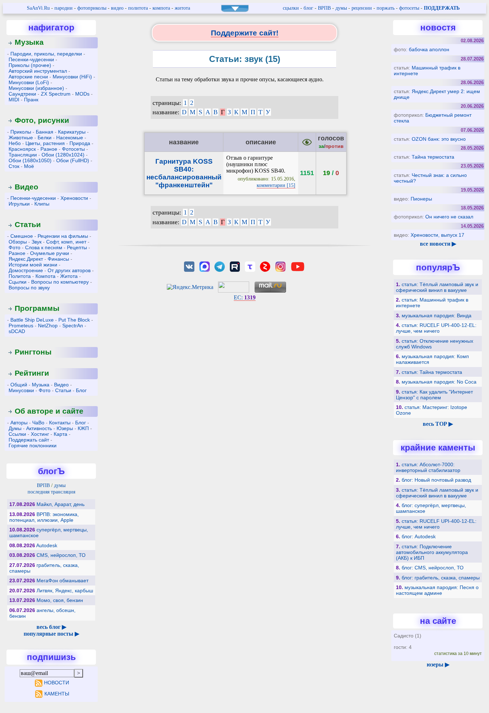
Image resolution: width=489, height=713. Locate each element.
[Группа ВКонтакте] (189, 266)
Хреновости (74, 198)
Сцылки (17, 282)
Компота (45, 276)
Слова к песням (43, 247)
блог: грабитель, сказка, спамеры (441, 577)
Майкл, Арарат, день (60, 504)
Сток (14, 166)
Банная (44, 132)
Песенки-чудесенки (31, 59)
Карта (60, 434)
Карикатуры (72, 132)
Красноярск (22, 149)
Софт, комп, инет (66, 242)
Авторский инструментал (38, 71)
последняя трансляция (51, 492)
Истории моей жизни (33, 265)
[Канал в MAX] (204, 266)
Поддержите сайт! (245, 33)
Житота (69, 276)
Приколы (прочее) (30, 65)
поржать (385, 8)
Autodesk (46, 545)
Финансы (58, 259)
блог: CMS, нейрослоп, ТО (433, 567)
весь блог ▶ (51, 627)
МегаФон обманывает (62, 580)
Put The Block (74, 320)
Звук (37, 242)
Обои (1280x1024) (63, 155)
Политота (20, 276)
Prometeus (21, 325)
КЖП (83, 428)
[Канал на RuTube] (235, 266)
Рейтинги (32, 373)
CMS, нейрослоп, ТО (61, 555)
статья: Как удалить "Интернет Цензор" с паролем (434, 394)
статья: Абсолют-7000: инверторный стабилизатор (428, 467)
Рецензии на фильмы (63, 236)
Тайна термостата (433, 157)
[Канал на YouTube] (297, 266)
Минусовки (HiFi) (72, 77)
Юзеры (65, 428)
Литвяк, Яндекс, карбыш (65, 590)
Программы (37, 308)
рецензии (362, 8)
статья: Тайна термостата (432, 372)
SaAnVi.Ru (38, 8)
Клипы (41, 204)
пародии (63, 8)
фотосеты (409, 8)
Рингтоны (33, 352)
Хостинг (40, 434)
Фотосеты (73, 149)
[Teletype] (250, 266)
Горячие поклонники (33, 445)
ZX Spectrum (56, 94)
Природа (79, 143)
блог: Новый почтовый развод (436, 480)
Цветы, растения (45, 143)
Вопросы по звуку (29, 287)
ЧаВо (38, 422)
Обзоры (18, 242)
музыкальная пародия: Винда (436, 315)
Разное (48, 149)
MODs (82, 94)
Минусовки (21, 390)
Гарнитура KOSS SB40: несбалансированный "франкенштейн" (184, 173)
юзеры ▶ (438, 664)
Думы (15, 428)
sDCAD (17, 331)
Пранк (31, 99)
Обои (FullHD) (72, 160)
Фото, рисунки (42, 120)
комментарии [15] (276, 185)
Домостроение (26, 270)
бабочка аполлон (429, 49)
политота (138, 8)
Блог (81, 390)
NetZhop (48, 325)
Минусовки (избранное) (36, 88)
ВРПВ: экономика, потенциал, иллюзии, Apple (44, 517)
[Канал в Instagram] (280, 266)
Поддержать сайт (29, 440)
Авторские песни (28, 77)
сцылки (291, 8)
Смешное (21, 236)
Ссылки (17, 434)
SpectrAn (72, 325)
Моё (29, 166)
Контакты (60, 422)
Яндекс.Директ (26, 259)
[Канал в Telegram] (219, 266)
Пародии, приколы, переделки (46, 54)
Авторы (19, 422)
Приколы (20, 132)
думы (341, 8)
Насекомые (69, 137)
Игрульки (19, 204)
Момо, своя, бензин (60, 600)
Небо (15, 143)
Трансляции (23, 155)
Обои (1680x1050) (30, 160)
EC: (245, 297)
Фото (14, 247)
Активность (39, 428)
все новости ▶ (438, 244)
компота (161, 8)
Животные (21, 137)
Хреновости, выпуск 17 (437, 235)
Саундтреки (22, 94)
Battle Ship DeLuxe (32, 320)
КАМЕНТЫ (56, 694)
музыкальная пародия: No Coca (439, 382)
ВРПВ (324, 8)
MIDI (14, 99)
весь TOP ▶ (438, 424)
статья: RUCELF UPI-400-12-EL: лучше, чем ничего (436, 328)
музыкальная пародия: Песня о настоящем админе (437, 590)
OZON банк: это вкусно (439, 139)
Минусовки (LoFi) (29, 82)
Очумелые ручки (49, 253)
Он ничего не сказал (449, 217)
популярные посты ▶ (51, 634)
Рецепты (77, 247)
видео (117, 8)
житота (182, 8)
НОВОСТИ (56, 682)
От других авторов (69, 270)
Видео (26, 187)
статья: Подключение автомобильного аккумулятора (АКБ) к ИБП (432, 552)
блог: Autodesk (419, 536)
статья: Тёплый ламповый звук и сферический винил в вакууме (437, 287)
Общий (18, 384)
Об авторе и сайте (49, 411)
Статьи (28, 224)
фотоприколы (91, 8)
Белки (45, 137)
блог (308, 8)
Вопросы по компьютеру (60, 282)
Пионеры (421, 199)
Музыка (29, 42)
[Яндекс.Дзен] (265, 266)
